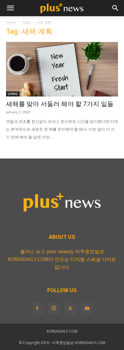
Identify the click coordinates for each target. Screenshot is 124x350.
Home (11, 22)
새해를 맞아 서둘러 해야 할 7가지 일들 (59, 104)
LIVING (13, 94)
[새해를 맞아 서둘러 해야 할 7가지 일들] (62, 69)
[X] (70, 309)
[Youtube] (87, 309)
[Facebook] (37, 309)
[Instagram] (54, 308)
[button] (10, 8)
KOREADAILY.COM (62, 331)
